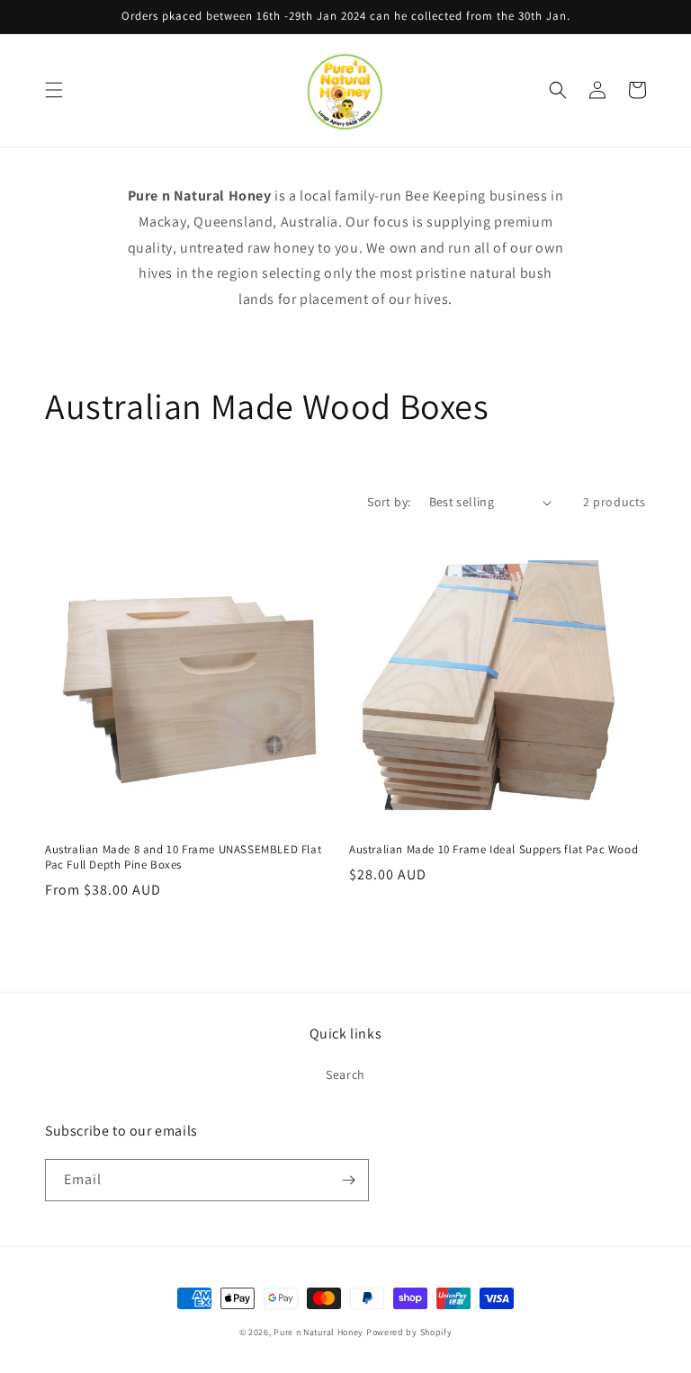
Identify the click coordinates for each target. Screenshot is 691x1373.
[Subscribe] (348, 1180)
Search (345, 1074)
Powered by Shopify (409, 1332)
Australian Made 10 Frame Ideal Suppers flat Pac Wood (493, 850)
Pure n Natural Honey (318, 1332)
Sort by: (388, 502)
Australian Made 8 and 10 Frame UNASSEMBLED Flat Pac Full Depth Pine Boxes (183, 857)
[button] (54, 90)
